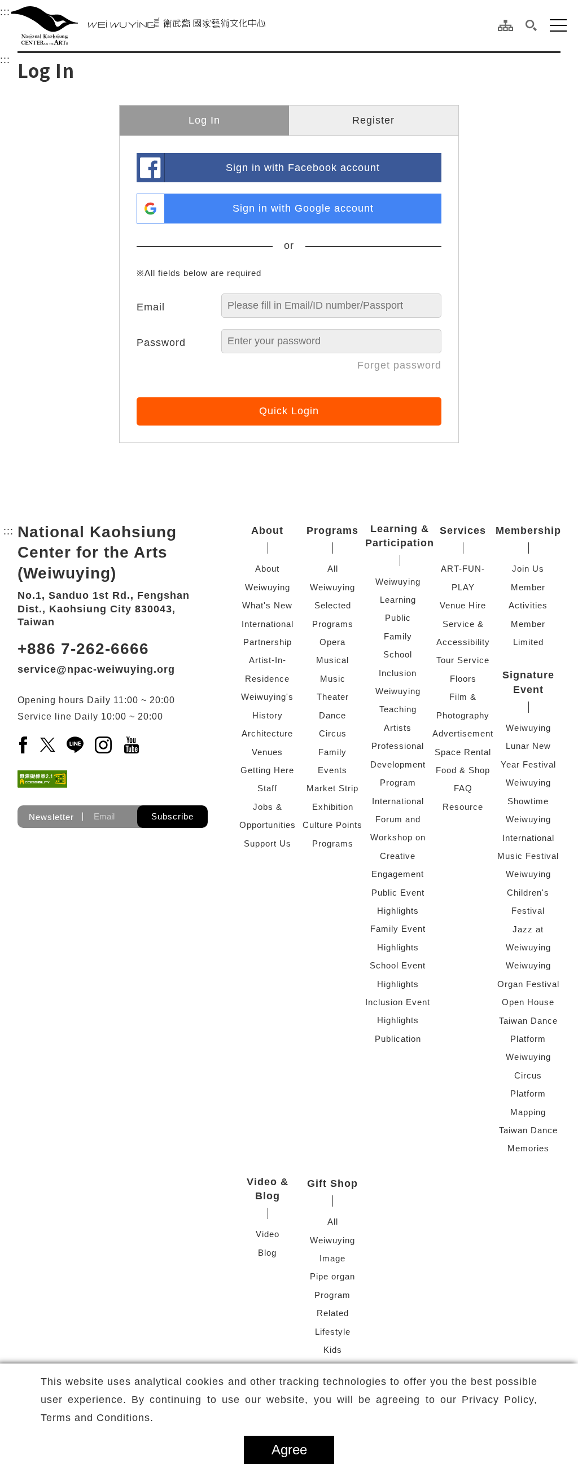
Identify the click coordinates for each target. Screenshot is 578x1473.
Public (398, 617)
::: (5, 11)
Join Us (528, 568)
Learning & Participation (399, 536)
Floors (463, 678)
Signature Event (528, 682)
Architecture (267, 733)
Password (161, 342)
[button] (531, 25)
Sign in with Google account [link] (303, 208)
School (397, 654)
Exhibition (332, 807)
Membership (528, 530)
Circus (333, 733)
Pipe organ (332, 1276)
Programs (332, 530)
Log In (204, 120)
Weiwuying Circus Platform (528, 1075)
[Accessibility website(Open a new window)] (42, 779)
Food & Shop (463, 770)
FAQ (463, 788)
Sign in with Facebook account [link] (303, 167)
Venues (267, 752)
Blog (267, 1252)
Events (332, 770)
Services (463, 530)
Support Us (267, 843)
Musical (332, 660)
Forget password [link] (399, 365)
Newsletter (51, 816)
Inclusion (398, 673)
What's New (267, 605)
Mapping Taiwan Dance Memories (528, 1130)
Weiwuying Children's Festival (528, 892)
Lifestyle (333, 1331)
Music (332, 678)
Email (151, 307)
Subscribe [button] (172, 816)
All (332, 568)
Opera (332, 642)
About (267, 530)
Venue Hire (463, 605)
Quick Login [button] (289, 411)
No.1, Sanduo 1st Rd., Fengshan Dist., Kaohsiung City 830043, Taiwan (103, 609)
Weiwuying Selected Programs (332, 605)
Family (332, 752)
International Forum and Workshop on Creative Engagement (398, 837)
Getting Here (267, 770)
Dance (332, 715)
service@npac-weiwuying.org (96, 669)
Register (373, 120)
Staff (267, 788)
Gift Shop (332, 1183)
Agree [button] (289, 1449)
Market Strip (332, 788)
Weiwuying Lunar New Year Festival (528, 746)
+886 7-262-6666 (83, 648)
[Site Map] (505, 25)
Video (267, 1234)
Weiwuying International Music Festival (528, 837)
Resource (463, 807)
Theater (333, 697)
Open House (528, 1002)
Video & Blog (267, 1189)
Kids (332, 1349)
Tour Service (462, 660)
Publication (398, 1039)
